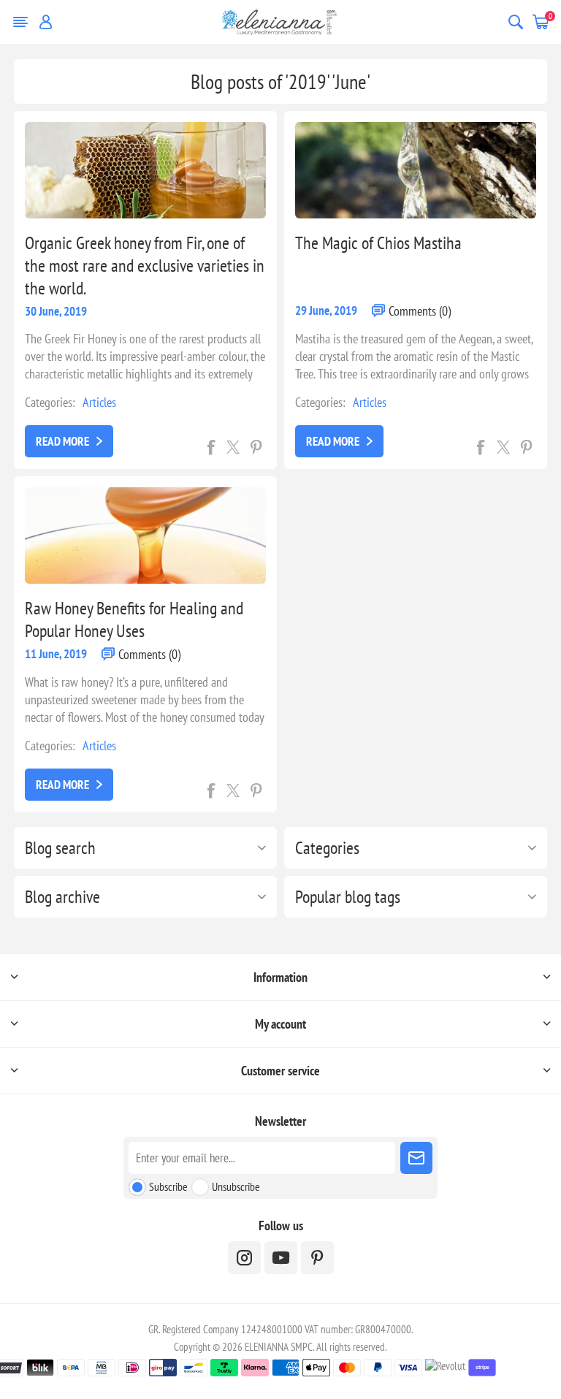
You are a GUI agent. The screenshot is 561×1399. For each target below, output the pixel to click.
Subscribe (168, 1186)
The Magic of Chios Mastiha (378, 243)
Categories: (50, 402)
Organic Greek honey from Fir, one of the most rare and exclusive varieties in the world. (144, 266)
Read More (62, 441)
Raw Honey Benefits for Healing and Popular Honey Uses (134, 619)
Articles (99, 402)
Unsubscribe (236, 1186)
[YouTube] (280, 1257)
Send (416, 1158)
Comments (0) (420, 310)
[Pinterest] (317, 1257)
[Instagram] (244, 1257)
